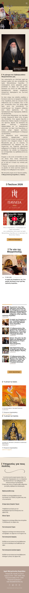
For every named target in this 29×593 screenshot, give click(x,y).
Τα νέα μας (8, 277)
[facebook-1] (9, 584)
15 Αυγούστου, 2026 (18, 277)
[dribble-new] (16, 584)
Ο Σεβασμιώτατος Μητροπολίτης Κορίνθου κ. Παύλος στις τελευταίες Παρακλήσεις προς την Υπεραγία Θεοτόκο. (18, 331)
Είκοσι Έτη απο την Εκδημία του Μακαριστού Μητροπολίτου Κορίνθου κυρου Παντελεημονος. (18, 340)
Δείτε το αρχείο (7, 414)
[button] (27, 3)
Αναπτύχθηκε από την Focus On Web (14, 588)
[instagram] (19, 584)
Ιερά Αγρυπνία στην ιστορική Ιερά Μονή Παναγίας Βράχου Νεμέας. (18, 349)
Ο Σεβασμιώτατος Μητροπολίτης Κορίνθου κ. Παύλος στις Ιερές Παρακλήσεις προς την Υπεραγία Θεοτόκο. (18, 359)
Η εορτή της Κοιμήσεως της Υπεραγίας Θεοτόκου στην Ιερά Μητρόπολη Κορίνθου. (15, 281)
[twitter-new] (12, 584)
